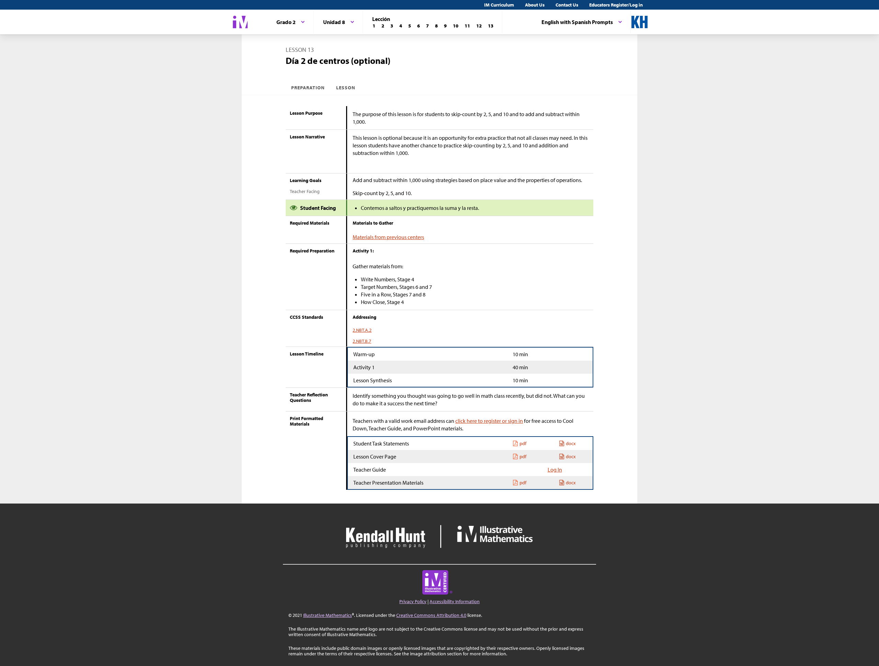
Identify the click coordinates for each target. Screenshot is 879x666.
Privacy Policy (412, 601)
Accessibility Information (455, 601)
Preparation (308, 87)
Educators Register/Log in (616, 5)
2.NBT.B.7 (362, 341)
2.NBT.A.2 (362, 330)
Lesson (345, 87)
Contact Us (567, 5)
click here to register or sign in (489, 420)
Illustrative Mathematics (327, 615)
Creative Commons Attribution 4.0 (431, 615)
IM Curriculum (499, 5)
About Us (535, 5)
